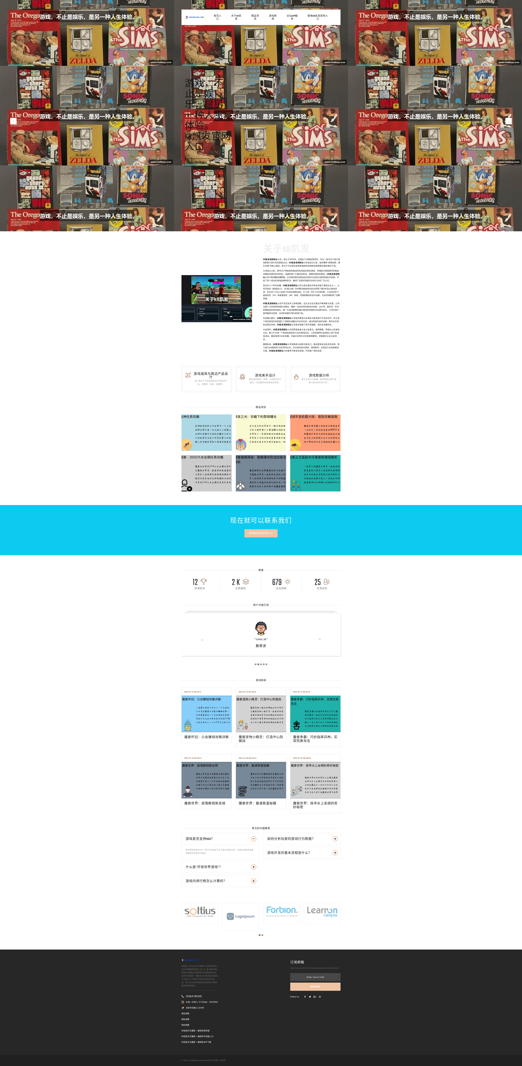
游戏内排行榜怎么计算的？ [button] (206, 881)
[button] (13, 121)
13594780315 (194, 996)
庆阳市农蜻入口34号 (195, 1007)
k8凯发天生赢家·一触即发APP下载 (196, 1042)
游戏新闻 (273, 17)
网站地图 (185, 1013)
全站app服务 (292, 17)
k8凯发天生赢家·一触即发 (216, 1060)
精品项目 (255, 17)
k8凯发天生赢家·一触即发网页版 (195, 1030)
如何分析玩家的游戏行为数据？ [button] (291, 839)
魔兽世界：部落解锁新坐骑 (204, 803)
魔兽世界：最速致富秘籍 (257, 803)
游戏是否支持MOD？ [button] (200, 839)
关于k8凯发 (236, 17)
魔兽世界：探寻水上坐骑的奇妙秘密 (315, 805)
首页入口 (217, 17)
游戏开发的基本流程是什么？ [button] (289, 853)
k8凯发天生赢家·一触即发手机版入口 (197, 1036)
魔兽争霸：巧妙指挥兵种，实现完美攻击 (315, 739)
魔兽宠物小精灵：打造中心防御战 (261, 739)
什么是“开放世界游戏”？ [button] (204, 867)
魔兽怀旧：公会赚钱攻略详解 (206, 737)
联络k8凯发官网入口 (318, 17)
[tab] (220, 839)
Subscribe (315, 987)
